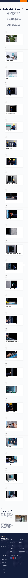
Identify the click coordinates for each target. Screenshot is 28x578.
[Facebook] (11, 558)
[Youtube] (13, 558)
